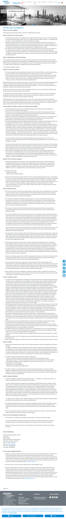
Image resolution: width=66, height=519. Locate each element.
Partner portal (35, 2)
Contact (56, 1)
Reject (11, 515)
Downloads (50, 1)
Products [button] (30, 1)
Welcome (24, 1)
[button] (5, 14)
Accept (54, 515)
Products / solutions (25, 498)
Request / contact (24, 503)
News (39, 1)
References (44, 1)
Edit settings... (33, 515)
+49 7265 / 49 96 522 (40, 498)
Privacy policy (13, 512)
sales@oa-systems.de (11, 444)
